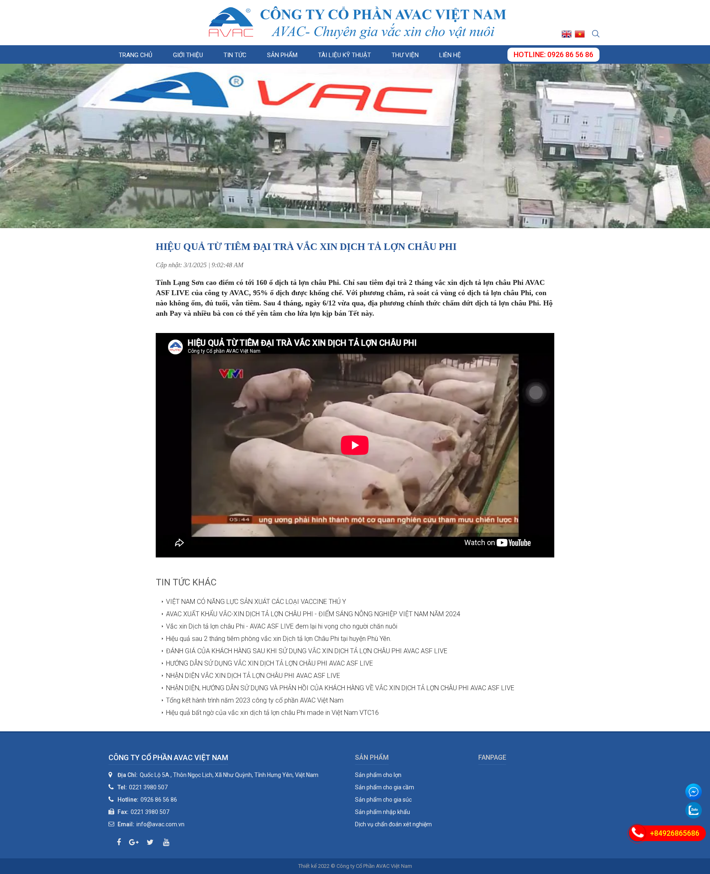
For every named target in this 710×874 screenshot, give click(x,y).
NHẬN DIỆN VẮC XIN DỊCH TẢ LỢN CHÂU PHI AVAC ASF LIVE (253, 676)
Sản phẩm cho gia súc (383, 799)
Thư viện (405, 55)
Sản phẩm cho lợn (378, 775)
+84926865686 (674, 833)
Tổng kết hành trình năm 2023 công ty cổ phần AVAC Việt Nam (254, 700)
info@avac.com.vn (160, 824)
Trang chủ (135, 55)
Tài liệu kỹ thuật (344, 55)
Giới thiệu (188, 55)
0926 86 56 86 (159, 799)
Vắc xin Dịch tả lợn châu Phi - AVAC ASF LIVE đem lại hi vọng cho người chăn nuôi (281, 626)
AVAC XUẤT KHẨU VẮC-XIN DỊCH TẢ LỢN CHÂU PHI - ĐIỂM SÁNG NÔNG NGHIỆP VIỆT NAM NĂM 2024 (313, 614)
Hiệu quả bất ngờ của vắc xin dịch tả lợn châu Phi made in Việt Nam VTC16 (272, 713)
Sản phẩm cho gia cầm (384, 787)
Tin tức (235, 55)
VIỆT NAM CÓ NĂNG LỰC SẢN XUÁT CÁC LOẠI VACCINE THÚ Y (256, 602)
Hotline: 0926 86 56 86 (553, 54)
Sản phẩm (282, 55)
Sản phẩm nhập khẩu (382, 812)
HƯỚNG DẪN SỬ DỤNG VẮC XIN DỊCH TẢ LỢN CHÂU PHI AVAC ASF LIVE (269, 663)
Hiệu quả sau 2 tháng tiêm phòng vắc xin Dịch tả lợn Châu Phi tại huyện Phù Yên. (279, 639)
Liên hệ (450, 55)
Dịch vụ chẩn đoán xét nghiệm (393, 824)
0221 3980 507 (148, 787)
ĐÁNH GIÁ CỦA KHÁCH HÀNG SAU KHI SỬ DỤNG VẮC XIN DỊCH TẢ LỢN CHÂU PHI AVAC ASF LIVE (306, 651)
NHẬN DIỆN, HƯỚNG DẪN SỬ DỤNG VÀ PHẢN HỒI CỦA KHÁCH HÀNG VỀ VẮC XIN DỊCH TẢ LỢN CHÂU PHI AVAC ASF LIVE (340, 688)
